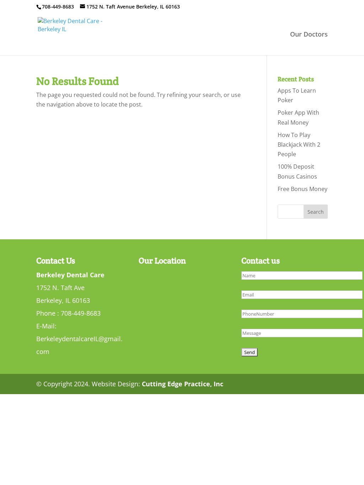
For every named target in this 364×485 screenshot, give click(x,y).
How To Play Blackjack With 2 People (299, 144)
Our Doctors (309, 35)
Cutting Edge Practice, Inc (182, 384)
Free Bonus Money (302, 189)
